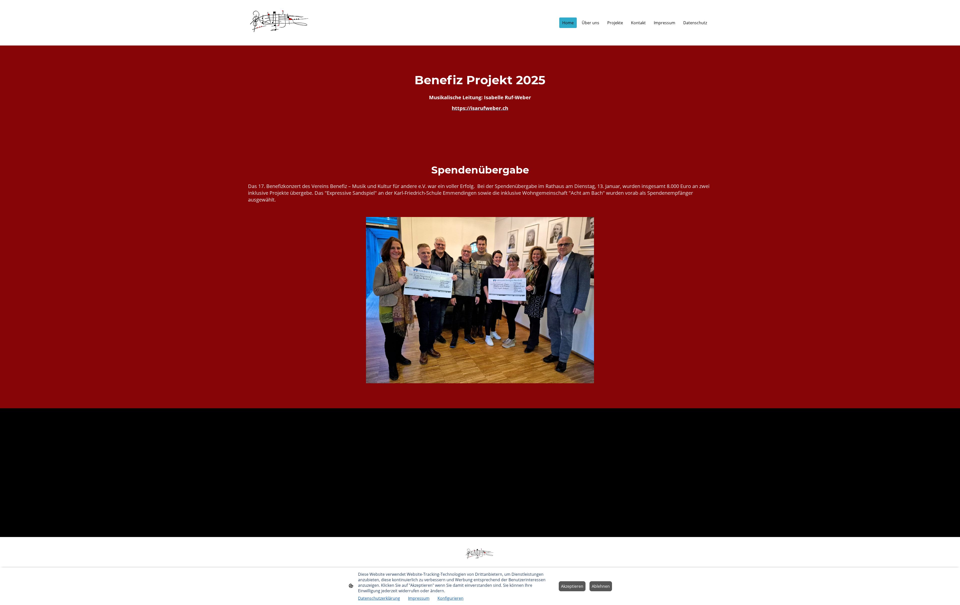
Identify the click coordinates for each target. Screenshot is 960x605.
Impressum (419, 598)
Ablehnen (601, 586)
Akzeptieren (572, 586)
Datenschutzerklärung (379, 598)
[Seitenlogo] (280, 22)
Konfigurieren (451, 598)
